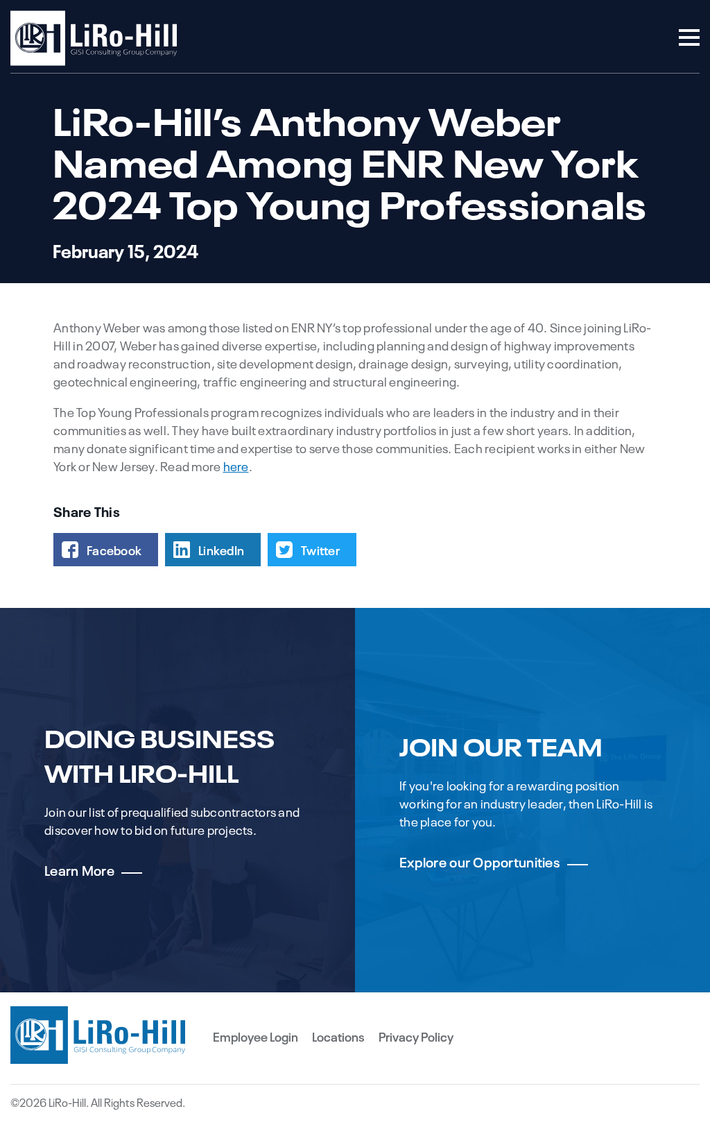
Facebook (114, 549)
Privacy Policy (416, 1036)
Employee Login (255, 1036)
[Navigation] (689, 38)
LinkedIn (221, 549)
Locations (338, 1036)
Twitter (320, 549)
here (236, 465)
